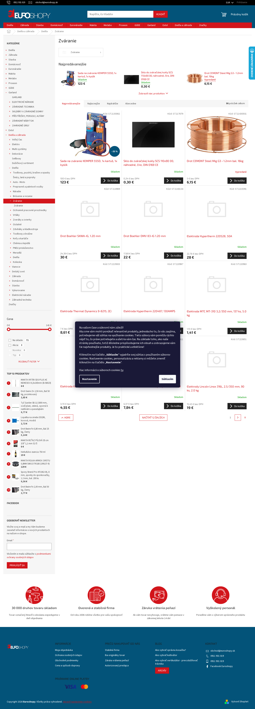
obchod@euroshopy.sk (222, 651)
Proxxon (13, 83)
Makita (12, 74)
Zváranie (17, 201)
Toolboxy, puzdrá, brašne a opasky (31, 172)
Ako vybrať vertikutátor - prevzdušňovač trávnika (176, 662)
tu (122, 370)
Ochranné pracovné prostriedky (30, 210)
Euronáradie (15, 69)
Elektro (16, 144)
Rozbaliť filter (27, 361)
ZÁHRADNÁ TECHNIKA (23, 107)
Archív (162, 670)
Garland (13, 92)
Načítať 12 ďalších (153, 417)
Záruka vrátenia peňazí (117, 660)
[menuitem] (10, 25)
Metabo (13, 78)
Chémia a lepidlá (21, 243)
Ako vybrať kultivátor (166, 655)
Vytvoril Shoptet (239, 702)
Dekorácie (17, 154)
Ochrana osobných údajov (68, 655)
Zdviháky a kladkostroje (25, 229)
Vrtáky (16, 215)
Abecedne (130, 103)
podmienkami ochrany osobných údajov (29, 555)
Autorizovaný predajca (117, 665)
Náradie (17, 191)
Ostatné (17, 224)
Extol (11, 130)
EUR (228, 2)
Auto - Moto (19, 182)
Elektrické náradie (21, 295)
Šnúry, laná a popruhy (24, 177)
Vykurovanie (18, 290)
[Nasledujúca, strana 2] (238, 417)
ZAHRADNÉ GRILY (20, 125)
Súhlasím (167, 379)
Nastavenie (89, 379)
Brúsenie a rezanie (22, 196)
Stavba (12, 59)
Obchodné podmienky (66, 660)
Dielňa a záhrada (17, 135)
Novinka (19, 350)
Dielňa (12, 50)
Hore (67, 417)
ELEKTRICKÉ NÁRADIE (23, 102)
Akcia (17, 345)
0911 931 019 (217, 656)
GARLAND (17, 97)
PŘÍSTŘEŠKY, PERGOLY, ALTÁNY (28, 116)
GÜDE (11, 88)
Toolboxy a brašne (22, 234)
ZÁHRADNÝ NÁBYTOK (23, 121)
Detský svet (18, 271)
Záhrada (13, 55)
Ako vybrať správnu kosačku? (170, 650)
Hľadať (160, 14)
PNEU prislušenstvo (23, 248)
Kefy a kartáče (20, 238)
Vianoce (16, 267)
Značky (12, 304)
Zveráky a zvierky (22, 220)
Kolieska (17, 262)
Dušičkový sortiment (23, 163)
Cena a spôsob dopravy (67, 665)
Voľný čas (17, 139)
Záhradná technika (21, 300)
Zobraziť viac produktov (152, 93)
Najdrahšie (112, 103)
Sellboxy (16, 158)
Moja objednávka (64, 650)
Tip (16, 355)
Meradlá (17, 253)
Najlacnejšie (93, 103)
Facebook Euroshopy (221, 666)
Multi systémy (19, 149)
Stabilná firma (112, 650)
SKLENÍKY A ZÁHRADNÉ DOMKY (27, 111)
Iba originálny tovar (115, 655)
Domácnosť (15, 64)
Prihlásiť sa (17, 565)
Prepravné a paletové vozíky (28, 186)
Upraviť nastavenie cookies (77, 702)
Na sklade (21, 340)
